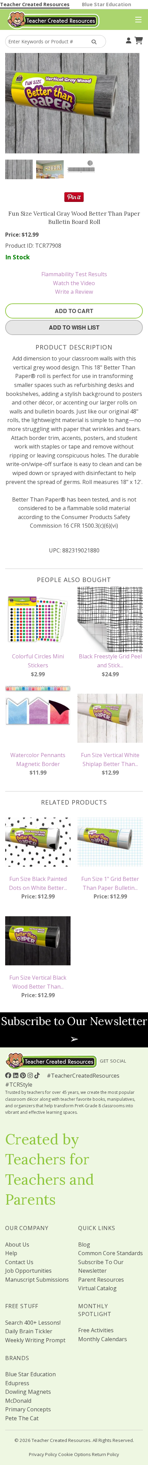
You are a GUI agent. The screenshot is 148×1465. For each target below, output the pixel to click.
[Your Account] (127, 39)
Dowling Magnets (28, 1392)
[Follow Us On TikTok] (37, 1075)
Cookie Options (74, 1454)
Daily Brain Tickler (28, 1331)
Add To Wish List (74, 327)
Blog (84, 1244)
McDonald (18, 1400)
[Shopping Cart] (138, 39)
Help (11, 1253)
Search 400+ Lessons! (33, 1322)
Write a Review (74, 291)
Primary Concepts (28, 1409)
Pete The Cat (22, 1418)
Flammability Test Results (74, 274)
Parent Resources (101, 1279)
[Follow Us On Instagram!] (31, 1075)
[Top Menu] (137, 20)
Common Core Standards (110, 1253)
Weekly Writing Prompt (35, 1340)
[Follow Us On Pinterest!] (24, 1075)
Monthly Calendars (102, 1339)
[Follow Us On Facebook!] (9, 1075)
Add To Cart (74, 311)
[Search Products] (93, 41)
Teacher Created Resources (35, 4)
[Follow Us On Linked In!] (16, 1075)
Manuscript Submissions (37, 1279)
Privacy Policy (43, 1454)
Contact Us (19, 1262)
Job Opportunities (28, 1270)
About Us (17, 1244)
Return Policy (105, 1454)
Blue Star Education (106, 4)
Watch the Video (74, 283)
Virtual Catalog (97, 1288)
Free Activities (96, 1330)
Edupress (17, 1383)
